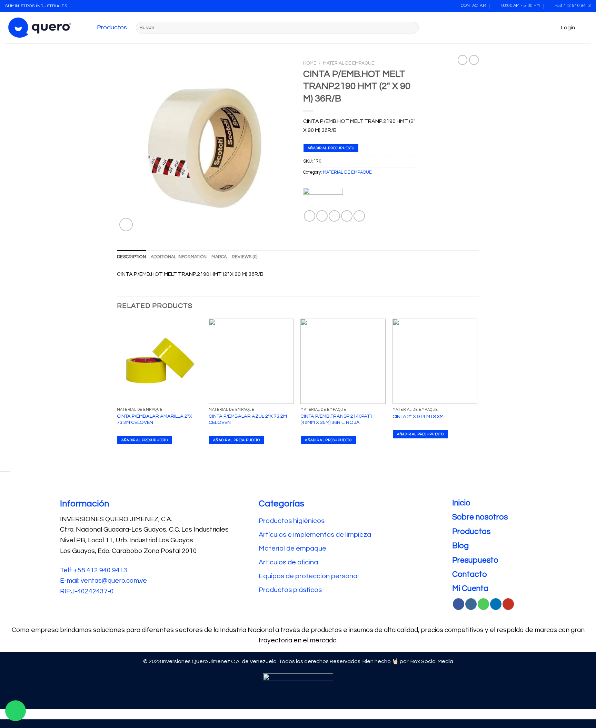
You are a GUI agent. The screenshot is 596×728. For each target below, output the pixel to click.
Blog (460, 546)
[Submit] (412, 27)
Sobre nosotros (480, 517)
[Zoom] (126, 224)
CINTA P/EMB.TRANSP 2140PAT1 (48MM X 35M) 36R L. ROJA (336, 419)
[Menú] (90, 27)
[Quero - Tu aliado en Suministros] (39, 28)
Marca (219, 257)
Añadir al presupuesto (331, 148)
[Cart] (587, 27)
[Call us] (483, 604)
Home (309, 63)
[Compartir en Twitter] (322, 216)
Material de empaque (292, 548)
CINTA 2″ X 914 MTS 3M (418, 416)
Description (131, 257)
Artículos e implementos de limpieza (315, 534)
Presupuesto (475, 560)
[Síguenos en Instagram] (471, 604)
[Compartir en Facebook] (309, 216)
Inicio (461, 503)
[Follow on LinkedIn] (495, 604)
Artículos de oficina (288, 562)
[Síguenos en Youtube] (508, 604)
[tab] (131, 257)
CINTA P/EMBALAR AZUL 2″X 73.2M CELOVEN (248, 419)
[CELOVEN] (323, 199)
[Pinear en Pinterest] (346, 216)
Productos (112, 27)
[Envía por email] (334, 216)
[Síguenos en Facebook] (458, 604)
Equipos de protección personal (309, 576)
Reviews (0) (245, 257)
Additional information (179, 257)
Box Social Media (431, 661)
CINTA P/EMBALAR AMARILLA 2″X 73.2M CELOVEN (154, 419)
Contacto (469, 574)
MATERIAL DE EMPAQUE (348, 63)
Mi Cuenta (470, 588)
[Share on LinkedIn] (359, 216)
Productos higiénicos (292, 520)
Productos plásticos (290, 589)
